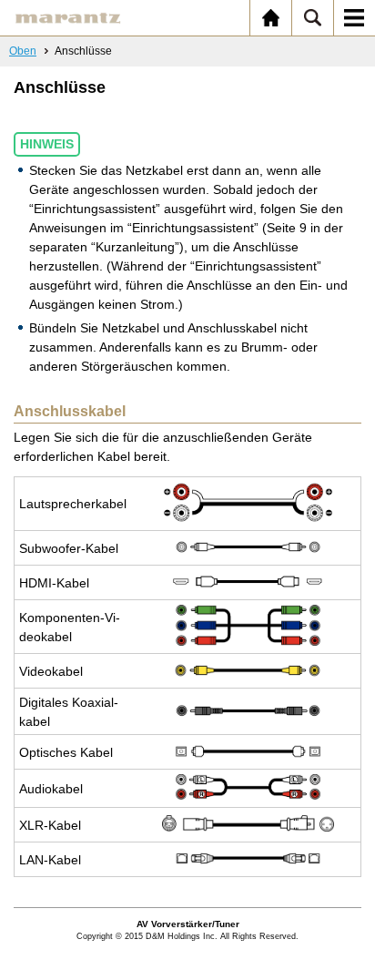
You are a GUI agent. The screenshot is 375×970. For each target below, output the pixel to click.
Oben (22, 51)
